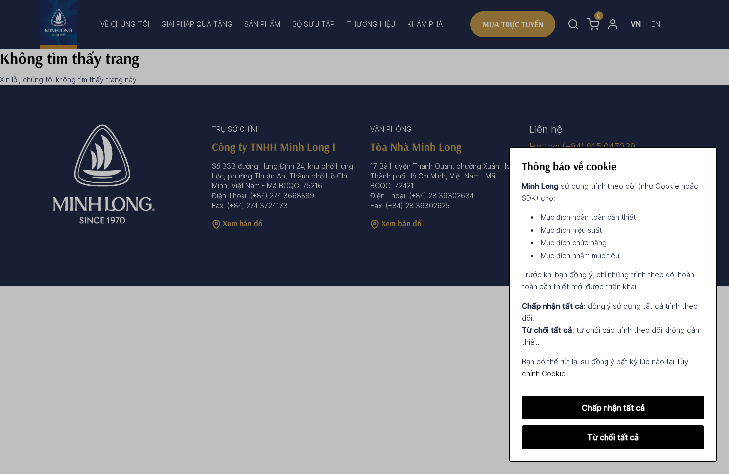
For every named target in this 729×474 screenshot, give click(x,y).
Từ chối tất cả (613, 437)
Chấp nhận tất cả (613, 408)
